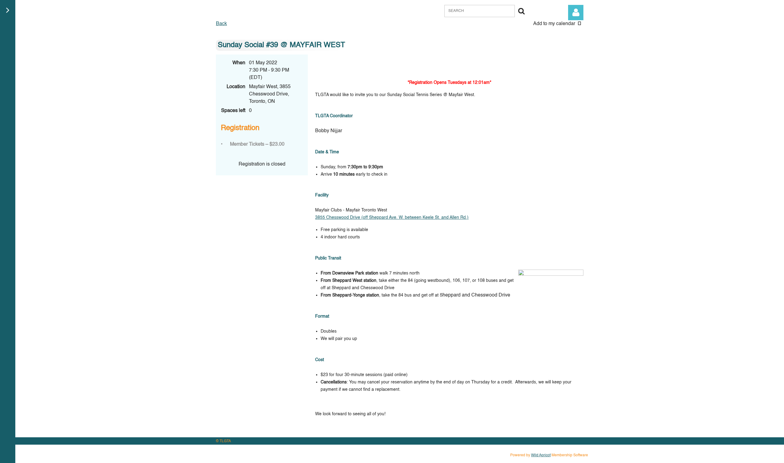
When (238, 63)
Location (236, 86)
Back (221, 23)
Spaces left (233, 110)
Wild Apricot (541, 455)
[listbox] (558, 24)
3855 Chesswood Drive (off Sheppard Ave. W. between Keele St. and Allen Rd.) (392, 217)
